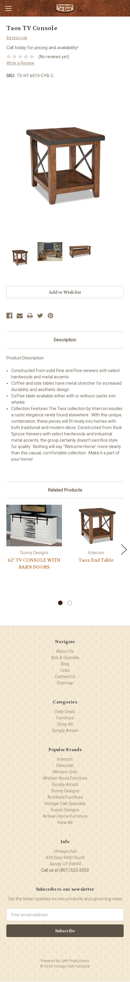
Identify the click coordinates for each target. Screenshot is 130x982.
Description (65, 340)
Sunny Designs (65, 790)
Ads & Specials (65, 657)
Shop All (65, 724)
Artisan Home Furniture (65, 816)
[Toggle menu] (8, 8)
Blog (65, 664)
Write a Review (20, 63)
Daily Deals (65, 711)
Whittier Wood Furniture (65, 778)
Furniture (65, 717)
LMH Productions (75, 961)
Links (65, 670)
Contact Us (65, 676)
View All (65, 822)
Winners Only (65, 771)
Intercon (65, 759)
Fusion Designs (65, 809)
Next (124, 549)
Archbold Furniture (65, 797)
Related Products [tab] (65, 490)
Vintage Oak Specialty (65, 803)
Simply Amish (65, 730)
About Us (65, 651)
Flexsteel (65, 765)
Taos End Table (96, 560)
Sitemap (65, 682)
